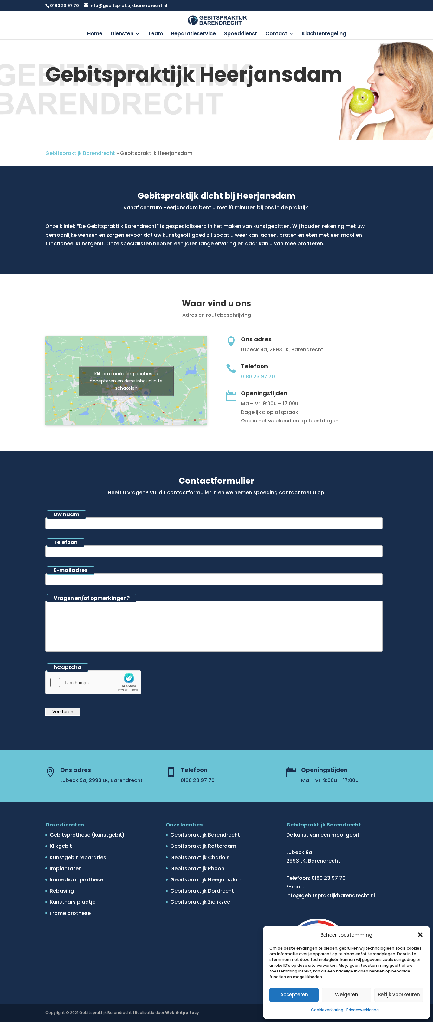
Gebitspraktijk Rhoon (197, 868)
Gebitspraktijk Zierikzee (200, 902)
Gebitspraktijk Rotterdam (203, 846)
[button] (420, 935)
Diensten (122, 34)
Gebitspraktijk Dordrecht (202, 890)
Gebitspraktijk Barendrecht (80, 153)
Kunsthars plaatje (72, 902)
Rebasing (62, 890)
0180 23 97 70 (64, 6)
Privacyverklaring (362, 1009)
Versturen (62, 712)
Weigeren (346, 994)
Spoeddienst (240, 34)
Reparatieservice (193, 34)
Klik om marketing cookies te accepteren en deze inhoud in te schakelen (126, 380)
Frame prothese (70, 913)
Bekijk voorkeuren (399, 994)
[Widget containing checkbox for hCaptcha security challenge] (93, 682)
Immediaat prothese (76, 879)
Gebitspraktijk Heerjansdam (206, 879)
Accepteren (294, 994)
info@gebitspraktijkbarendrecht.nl (330, 895)
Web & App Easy (182, 1012)
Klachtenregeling (324, 34)
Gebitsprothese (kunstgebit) (87, 835)
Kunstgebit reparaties (78, 857)
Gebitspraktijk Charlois (199, 857)
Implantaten (66, 868)
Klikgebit (61, 846)
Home (94, 34)
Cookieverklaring (327, 1009)
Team (155, 34)
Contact (276, 34)
